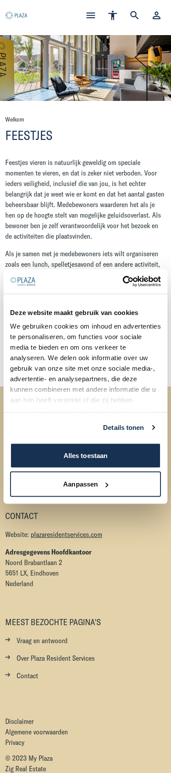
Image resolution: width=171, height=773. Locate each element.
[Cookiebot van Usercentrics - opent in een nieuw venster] (123, 281)
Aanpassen (80, 484)
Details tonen (123, 427)
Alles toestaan (85, 455)
